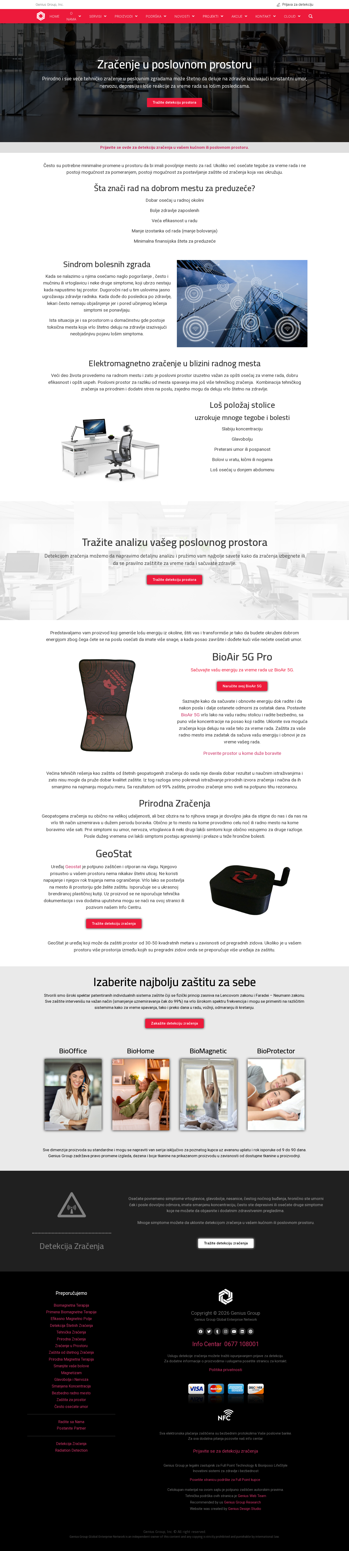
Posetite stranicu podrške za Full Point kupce (225, 1480)
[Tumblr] (217, 1331)
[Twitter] (208, 1331)
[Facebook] (200, 1331)
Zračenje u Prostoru (71, 1346)
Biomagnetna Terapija (71, 1305)
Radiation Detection (71, 1450)
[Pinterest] (250, 1331)
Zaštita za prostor (71, 1399)
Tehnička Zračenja (71, 1332)
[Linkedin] (242, 1331)
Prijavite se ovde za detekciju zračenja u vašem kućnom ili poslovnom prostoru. (174, 147)
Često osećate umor (71, 1406)
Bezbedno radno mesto (71, 1393)
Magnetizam (71, 1373)
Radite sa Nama (71, 1422)
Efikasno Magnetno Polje (71, 1318)
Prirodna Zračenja (71, 1339)
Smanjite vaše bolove (71, 1366)
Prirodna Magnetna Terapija (71, 1359)
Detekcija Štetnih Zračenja (71, 1325)
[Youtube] (233, 1331)
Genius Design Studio (244, 1509)
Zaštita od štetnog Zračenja (71, 1352)
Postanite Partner (71, 1428)
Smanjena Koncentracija (71, 1386)
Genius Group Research (242, 1502)
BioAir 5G (190, 715)
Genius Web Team (252, 1496)
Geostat (73, 866)
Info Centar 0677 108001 (225, 1344)
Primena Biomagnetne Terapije (71, 1312)
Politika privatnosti (225, 1369)
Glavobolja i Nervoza (71, 1379)
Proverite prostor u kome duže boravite (242, 753)
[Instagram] (225, 1331)
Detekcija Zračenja (71, 1443)
